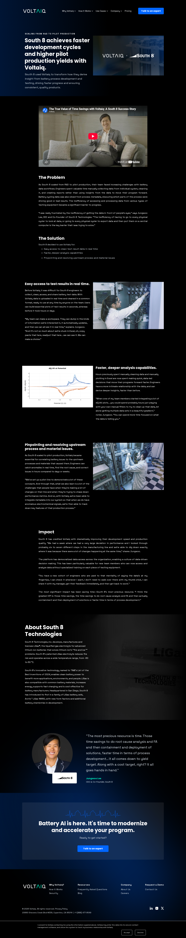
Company (115, 11)
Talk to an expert (151, 11)
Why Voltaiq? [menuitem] (56, 884)
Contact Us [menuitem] (151, 889)
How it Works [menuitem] (56, 889)
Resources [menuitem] (84, 884)
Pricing (128, 11)
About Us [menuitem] (125, 889)
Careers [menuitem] (125, 893)
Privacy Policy (61, 909)
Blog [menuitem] (80, 893)
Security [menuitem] (53, 893)
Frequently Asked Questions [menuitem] (92, 889)
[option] (93, 758)
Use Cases (101, 11)
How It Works (84, 11)
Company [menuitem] (126, 884)
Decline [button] (140, 932)
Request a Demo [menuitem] (154, 884)
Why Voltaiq (68, 11)
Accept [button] (127, 932)
